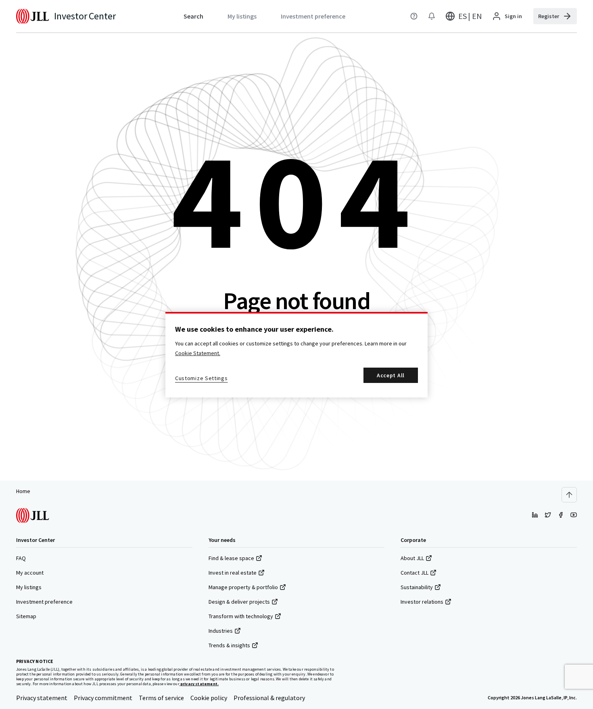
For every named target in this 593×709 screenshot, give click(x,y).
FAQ (21, 558)
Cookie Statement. (197, 353)
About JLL (412, 558)
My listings (29, 587)
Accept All (391, 375)
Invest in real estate (233, 572)
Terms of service (161, 698)
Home (23, 491)
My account (30, 572)
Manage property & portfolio (243, 587)
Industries (221, 630)
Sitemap (26, 616)
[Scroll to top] (569, 494)
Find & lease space (231, 558)
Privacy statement (41, 698)
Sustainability (417, 587)
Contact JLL (414, 572)
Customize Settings (201, 378)
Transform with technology (241, 616)
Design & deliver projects (239, 601)
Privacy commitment (103, 698)
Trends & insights (229, 645)
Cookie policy (208, 698)
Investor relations (422, 601)
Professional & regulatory (269, 698)
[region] (296, 354)
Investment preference (44, 601)
